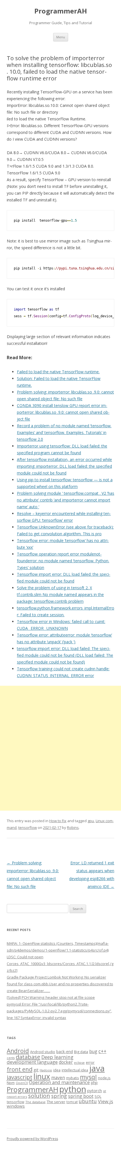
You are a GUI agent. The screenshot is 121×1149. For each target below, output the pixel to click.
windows (16, 1106)
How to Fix (57, 820)
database (28, 1057)
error (90, 1062)
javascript (19, 1077)
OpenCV (22, 1083)
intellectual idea (75, 1070)
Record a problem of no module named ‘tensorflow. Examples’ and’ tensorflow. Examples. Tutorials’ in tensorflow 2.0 (64, 432)
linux (41, 1076)
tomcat (72, 1101)
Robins (73, 827)
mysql (88, 1077)
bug (93, 1051)
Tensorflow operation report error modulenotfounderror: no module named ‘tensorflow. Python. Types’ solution (63, 560)
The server (56, 1101)
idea (56, 1070)
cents (11, 1058)
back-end (64, 1051)
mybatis (72, 1078)
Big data (81, 1051)
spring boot (80, 1096)
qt (104, 1091)
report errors (17, 1096)
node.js (104, 1077)
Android (18, 1051)
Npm (11, 1082)
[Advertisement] (60, 748)
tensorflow (27, 827)
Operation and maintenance (59, 1082)
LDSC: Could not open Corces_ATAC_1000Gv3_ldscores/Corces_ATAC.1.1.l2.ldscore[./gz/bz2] (60, 963)
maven (58, 1077)
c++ (102, 1051)
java (97, 1068)
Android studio (42, 1051)
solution (39, 1095)
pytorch (94, 1090)
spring (59, 1095)
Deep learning (57, 1057)
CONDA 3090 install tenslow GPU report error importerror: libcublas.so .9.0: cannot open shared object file (63, 412)
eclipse (79, 1062)
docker (66, 1062)
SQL (98, 1096)
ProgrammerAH (60, 11)
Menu (60, 37)
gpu (91, 820)
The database (35, 1102)
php (94, 1082)
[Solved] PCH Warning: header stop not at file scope (51, 997)
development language (32, 1062)
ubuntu (88, 1101)
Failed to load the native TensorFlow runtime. (58, 371)
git (36, 1069)
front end (19, 1069)
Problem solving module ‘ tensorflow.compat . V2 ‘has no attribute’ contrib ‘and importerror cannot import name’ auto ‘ (65, 500)
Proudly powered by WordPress (32, 1138)
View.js (105, 1101)
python (72, 1088)
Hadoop (46, 1070)
